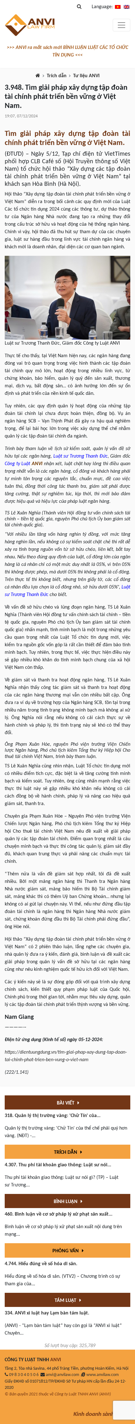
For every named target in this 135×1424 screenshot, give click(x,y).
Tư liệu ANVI (86, 75)
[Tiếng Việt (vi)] (118, 6)
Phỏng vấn (66, 1251)
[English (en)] (126, 6)
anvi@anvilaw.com (62, 1375)
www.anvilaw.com (102, 1375)
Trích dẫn (57, 75)
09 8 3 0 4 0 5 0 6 (24, 1375)
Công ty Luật (17, 463)
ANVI (37, 463)
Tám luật (66, 1300)
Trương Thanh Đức (89, 456)
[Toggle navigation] (121, 25)
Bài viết (66, 1103)
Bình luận (66, 1201)
